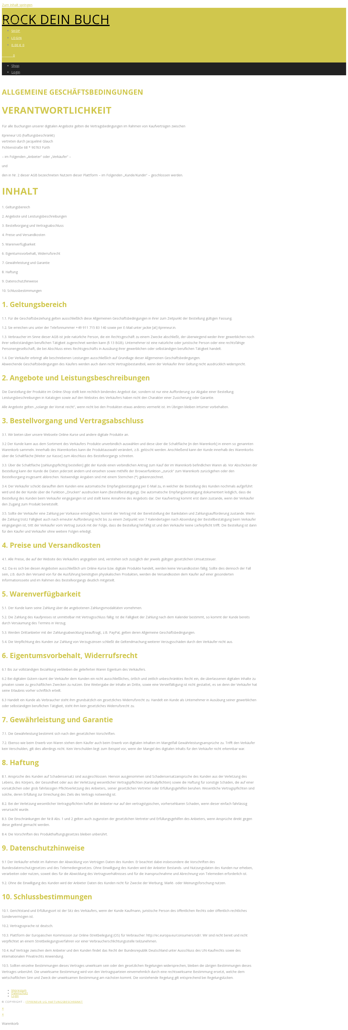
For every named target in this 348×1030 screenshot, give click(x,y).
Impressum (19, 990)
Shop (15, 65)
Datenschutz (19, 993)
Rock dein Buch (56, 19)
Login (15, 72)
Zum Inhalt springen (17, 5)
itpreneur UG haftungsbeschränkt (54, 1001)
